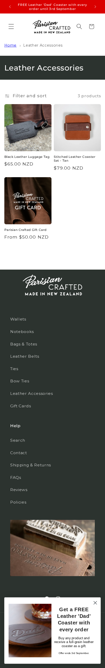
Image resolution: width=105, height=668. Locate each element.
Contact (18, 452)
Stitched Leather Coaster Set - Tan (74, 159)
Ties (14, 368)
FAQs (15, 477)
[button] (11, 26)
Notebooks (22, 331)
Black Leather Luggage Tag (27, 157)
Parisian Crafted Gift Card (25, 230)
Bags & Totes (23, 344)
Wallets (18, 319)
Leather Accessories (43, 45)
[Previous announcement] (10, 6)
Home (10, 45)
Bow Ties (19, 381)
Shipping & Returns (30, 465)
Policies (18, 502)
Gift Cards (20, 405)
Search (17, 440)
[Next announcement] (95, 6)
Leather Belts (24, 356)
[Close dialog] (95, 602)
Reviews (19, 489)
